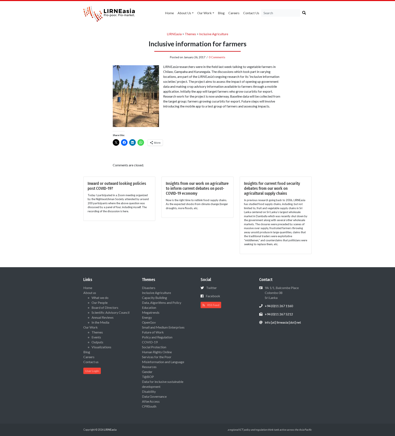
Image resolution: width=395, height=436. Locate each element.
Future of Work (153, 332)
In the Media (100, 322)
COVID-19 (150, 342)
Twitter (211, 288)
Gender (147, 372)
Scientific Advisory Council (110, 312)
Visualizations (101, 347)
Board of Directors (105, 307)
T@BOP (148, 377)
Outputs (97, 342)
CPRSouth (149, 406)
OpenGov (149, 322)
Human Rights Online (157, 352)
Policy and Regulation (157, 337)
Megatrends (150, 312)
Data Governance (154, 396)
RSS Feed (213, 305)
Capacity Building (154, 298)
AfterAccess (151, 401)
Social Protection (154, 347)
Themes (97, 332)
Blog (221, 13)
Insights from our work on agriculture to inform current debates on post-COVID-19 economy (197, 188)
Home (169, 13)
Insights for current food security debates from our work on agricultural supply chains (272, 188)
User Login (92, 371)
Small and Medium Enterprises (163, 327)
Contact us (251, 13)
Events (96, 337)
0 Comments (217, 57)
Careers (233, 13)
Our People (100, 302)
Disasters (148, 288)
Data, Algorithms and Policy (161, 302)
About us (184, 13)
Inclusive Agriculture (156, 293)
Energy (147, 317)
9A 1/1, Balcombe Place (281, 293)
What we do (100, 298)
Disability (149, 391)
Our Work (204, 13)
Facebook (213, 296)
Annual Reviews (103, 317)
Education (149, 307)
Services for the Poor (156, 357)
